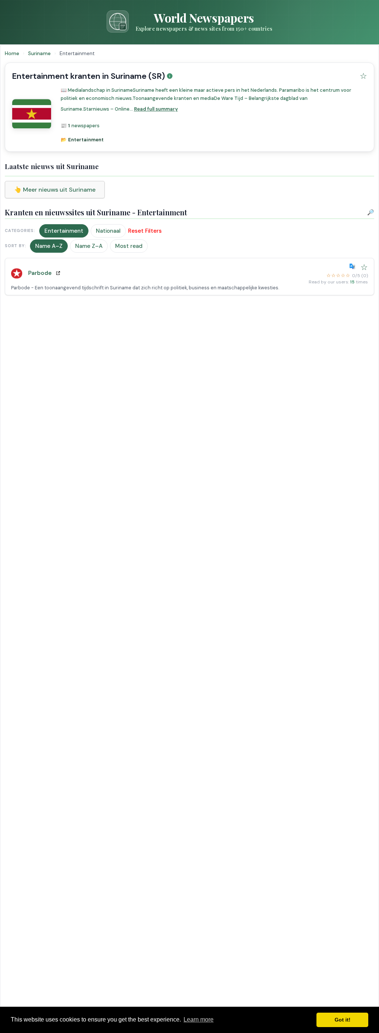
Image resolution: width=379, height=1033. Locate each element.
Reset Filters (145, 231)
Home (12, 53)
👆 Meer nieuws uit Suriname (54, 190)
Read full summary (156, 109)
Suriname (40, 53)
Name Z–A (89, 246)
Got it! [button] (343, 1020)
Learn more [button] (199, 1019)
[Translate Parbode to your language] (354, 266)
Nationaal (108, 231)
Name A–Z (49, 246)
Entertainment (63, 231)
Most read (128, 246)
